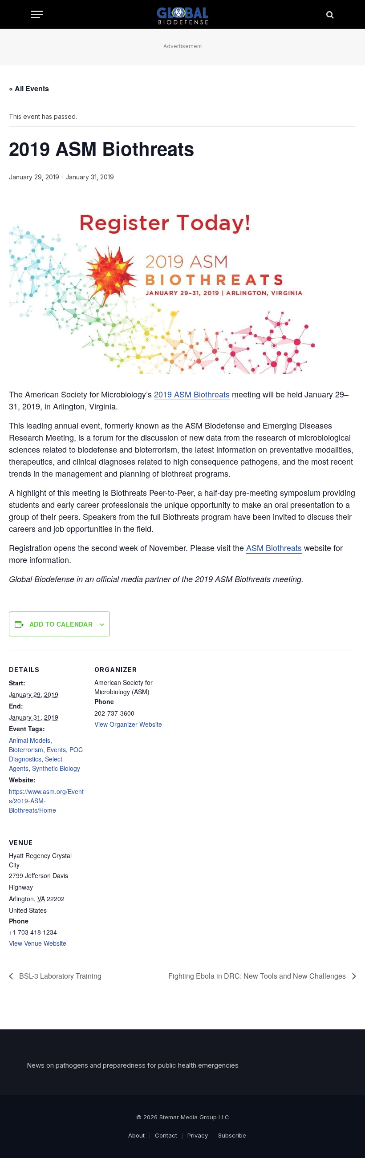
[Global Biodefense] (183, 14)
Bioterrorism (26, 749)
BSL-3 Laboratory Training (59, 976)
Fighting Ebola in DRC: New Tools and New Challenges (258, 976)
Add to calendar (61, 623)
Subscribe (232, 1135)
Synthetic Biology (56, 768)
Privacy (197, 1135)
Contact (166, 1135)
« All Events (29, 88)
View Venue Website (37, 943)
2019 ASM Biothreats (192, 394)
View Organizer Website (128, 724)
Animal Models (29, 740)
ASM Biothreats (274, 547)
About (136, 1135)
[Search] (329, 14)
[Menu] (37, 14)
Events (56, 749)
